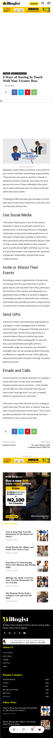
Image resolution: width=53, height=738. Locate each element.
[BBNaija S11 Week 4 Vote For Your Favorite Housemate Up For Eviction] (42, 581)
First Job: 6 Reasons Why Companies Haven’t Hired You (39, 446)
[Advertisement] (26, 41)
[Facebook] (14, 92)
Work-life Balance (18, 73)
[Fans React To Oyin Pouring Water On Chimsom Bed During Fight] (42, 566)
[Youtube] (24, 633)
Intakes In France (9, 445)
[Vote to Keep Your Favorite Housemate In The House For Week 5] (42, 535)
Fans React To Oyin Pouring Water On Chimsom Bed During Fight (20, 564)
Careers (6, 73)
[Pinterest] (27, 92)
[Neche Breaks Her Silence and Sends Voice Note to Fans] (42, 551)
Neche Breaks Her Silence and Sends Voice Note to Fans (19, 548)
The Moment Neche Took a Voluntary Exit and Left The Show (19, 595)
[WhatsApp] (34, 92)
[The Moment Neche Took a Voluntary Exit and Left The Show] (42, 597)
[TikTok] (14, 633)
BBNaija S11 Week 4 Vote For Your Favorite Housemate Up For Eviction (19, 580)
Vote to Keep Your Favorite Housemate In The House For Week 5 (19, 534)
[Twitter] (21, 92)
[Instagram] (9, 633)
